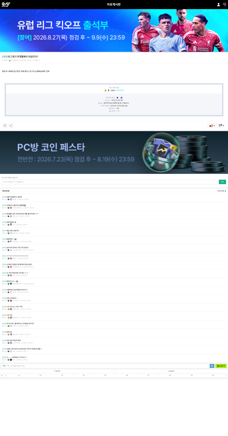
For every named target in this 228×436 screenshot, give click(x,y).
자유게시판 (114, 4)
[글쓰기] (221, 366)
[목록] (4, 125)
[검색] (212, 366)
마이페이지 (218, 4)
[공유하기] (10, 125)
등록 (222, 182)
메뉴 (224, 4)
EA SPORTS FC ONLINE (6, 4)
